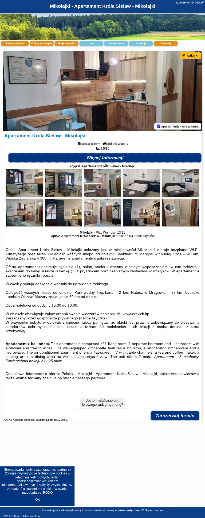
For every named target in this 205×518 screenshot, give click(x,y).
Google (11, 473)
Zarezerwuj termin (175, 415)
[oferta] (158, 126)
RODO (48, 492)
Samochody (116, 43)
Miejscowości (67, 43)
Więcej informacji (105, 157)
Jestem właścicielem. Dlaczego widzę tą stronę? (102, 403)
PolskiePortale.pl (30, 516)
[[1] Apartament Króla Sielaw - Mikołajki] (102, 91)
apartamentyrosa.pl (190, 2)
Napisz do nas (154, 510)
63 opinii (135, 236)
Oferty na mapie (41, 43)
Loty (91, 43)
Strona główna (15, 43)
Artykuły (165, 43)
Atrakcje (141, 43)
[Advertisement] (102, 467)
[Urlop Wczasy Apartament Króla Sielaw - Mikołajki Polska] (24, 196)
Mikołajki (190, 55)
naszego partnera (90, 378)
